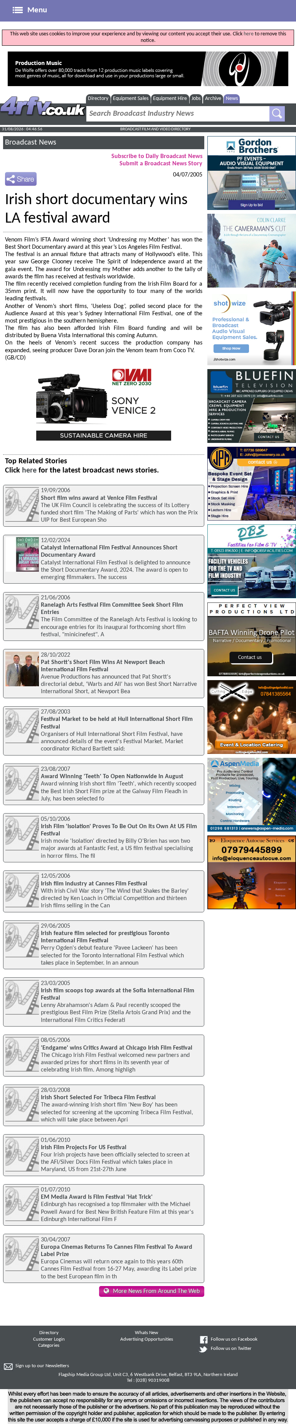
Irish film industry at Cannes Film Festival (94, 884)
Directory (98, 99)
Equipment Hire (170, 99)
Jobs (196, 99)
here (249, 34)
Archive (213, 99)
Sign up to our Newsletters (42, 1366)
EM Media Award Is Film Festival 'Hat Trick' (97, 1197)
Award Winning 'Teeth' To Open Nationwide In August (112, 777)
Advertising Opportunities (146, 1339)
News (232, 99)
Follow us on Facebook (234, 1339)
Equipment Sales (130, 99)
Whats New (146, 1333)
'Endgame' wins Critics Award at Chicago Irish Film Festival (116, 1048)
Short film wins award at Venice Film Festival (99, 498)
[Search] (277, 113)
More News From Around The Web (156, 1291)
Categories (48, 1345)
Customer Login (49, 1339)
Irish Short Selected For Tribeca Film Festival (98, 1098)
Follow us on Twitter (231, 1348)
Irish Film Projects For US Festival (83, 1148)
